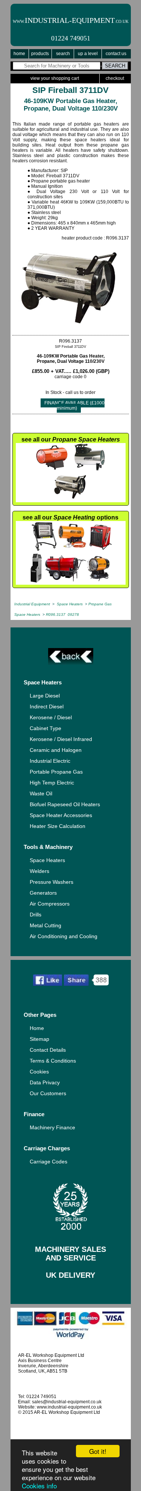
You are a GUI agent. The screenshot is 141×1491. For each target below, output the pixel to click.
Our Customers (48, 1093)
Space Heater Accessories (61, 815)
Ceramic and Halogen (56, 750)
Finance (34, 1114)
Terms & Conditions (53, 1061)
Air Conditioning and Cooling (63, 936)
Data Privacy (45, 1082)
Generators (43, 893)
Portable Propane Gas (56, 772)
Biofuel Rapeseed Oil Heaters (65, 804)
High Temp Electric (52, 783)
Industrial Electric (50, 761)
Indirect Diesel (47, 707)
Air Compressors (50, 904)
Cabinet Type (45, 728)
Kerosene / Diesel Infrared (61, 739)
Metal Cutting (45, 925)
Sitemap (39, 1039)
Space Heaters (43, 682)
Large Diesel (45, 696)
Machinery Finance (52, 1127)
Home (19, 53)
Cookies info (39, 1485)
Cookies (39, 1072)
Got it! (97, 1451)
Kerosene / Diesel (51, 717)
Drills (35, 915)
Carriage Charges (47, 1148)
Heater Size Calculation (57, 826)
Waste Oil (41, 793)
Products (40, 53)
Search (63, 53)
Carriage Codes (48, 1162)
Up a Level (88, 53)
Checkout (115, 78)
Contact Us (116, 53)
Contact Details (48, 1050)
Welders (39, 871)
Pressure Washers (51, 882)
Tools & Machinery (48, 847)
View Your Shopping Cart (54, 78)
